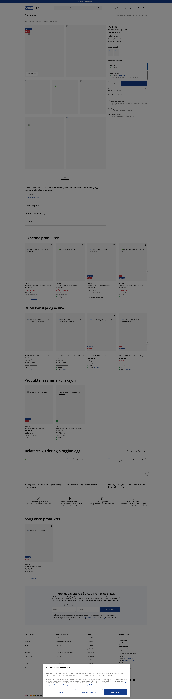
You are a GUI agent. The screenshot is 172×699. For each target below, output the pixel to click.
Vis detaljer (59, 692)
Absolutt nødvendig (89, 692)
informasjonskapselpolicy (85, 685)
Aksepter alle (115, 692)
